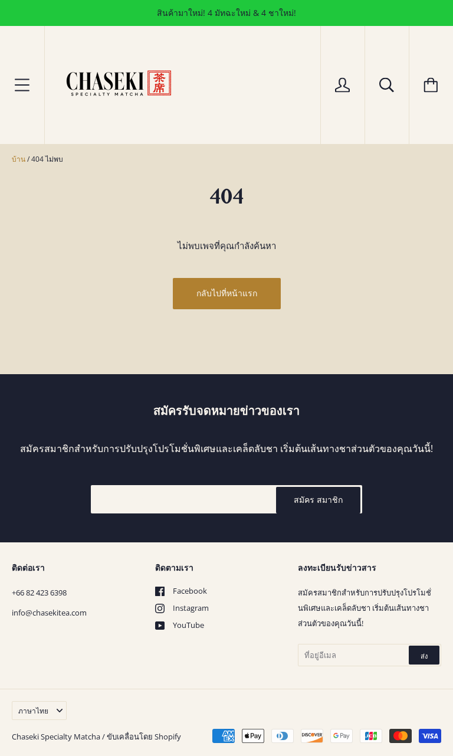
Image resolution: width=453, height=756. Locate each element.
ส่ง (424, 656)
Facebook (190, 590)
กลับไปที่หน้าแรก (226, 293)
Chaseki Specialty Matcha (56, 736)
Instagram (191, 608)
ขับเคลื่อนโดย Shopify (144, 736)
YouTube (188, 625)
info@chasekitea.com (49, 612)
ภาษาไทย (33, 711)
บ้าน (18, 159)
